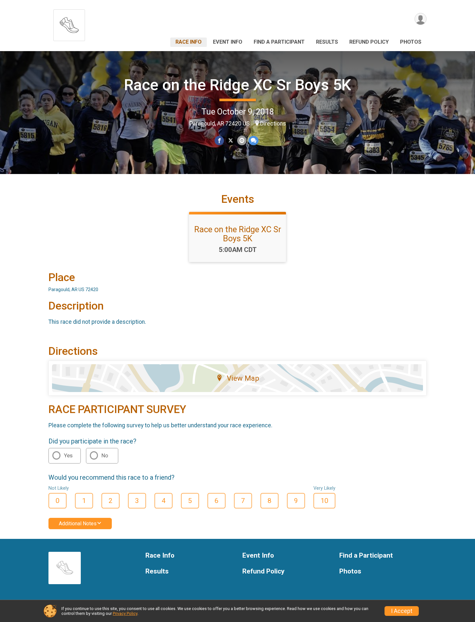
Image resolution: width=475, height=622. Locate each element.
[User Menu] (421, 19)
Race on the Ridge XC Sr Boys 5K (237, 85)
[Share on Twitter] (230, 140)
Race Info (188, 42)
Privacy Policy (125, 613)
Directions (273, 123)
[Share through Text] (253, 140)
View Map (243, 378)
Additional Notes (78, 523)
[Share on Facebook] (219, 140)
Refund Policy (369, 42)
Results (327, 42)
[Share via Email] (242, 140)
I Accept (401, 611)
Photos (410, 42)
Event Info (227, 42)
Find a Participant (279, 42)
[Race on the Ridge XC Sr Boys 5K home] (69, 23)
